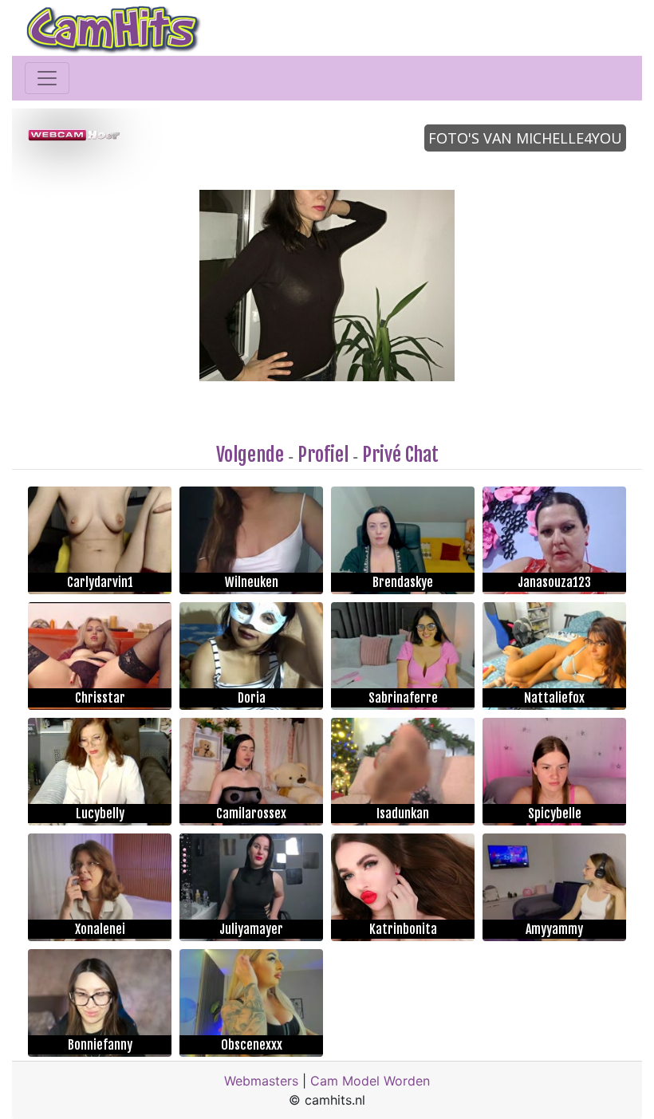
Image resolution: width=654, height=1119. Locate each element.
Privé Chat (400, 455)
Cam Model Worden (370, 1081)
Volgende (250, 455)
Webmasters (261, 1081)
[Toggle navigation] (47, 78)
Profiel (323, 455)
